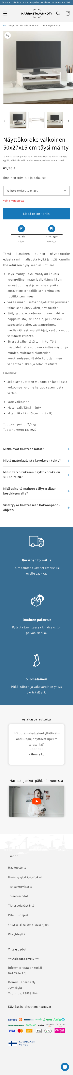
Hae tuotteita (17, 867)
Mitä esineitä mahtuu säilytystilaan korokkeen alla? (30, 491)
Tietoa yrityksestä (20, 886)
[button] (5, 13)
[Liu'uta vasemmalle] (4, 121)
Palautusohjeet (18, 915)
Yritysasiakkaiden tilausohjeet (28, 924)
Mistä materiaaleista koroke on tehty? (32, 460)
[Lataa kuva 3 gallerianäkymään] (55, 120)
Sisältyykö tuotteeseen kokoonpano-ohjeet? (31, 507)
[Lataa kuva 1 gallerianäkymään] (18, 120)
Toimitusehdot (18, 896)
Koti (5, 25)
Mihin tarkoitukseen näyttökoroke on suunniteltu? (31, 474)
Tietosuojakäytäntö (21, 905)
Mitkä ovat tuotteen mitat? (23, 449)
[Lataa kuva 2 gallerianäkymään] (36, 120)
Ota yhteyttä (16, 934)
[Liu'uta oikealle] (68, 121)
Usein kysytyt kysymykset (25, 877)
